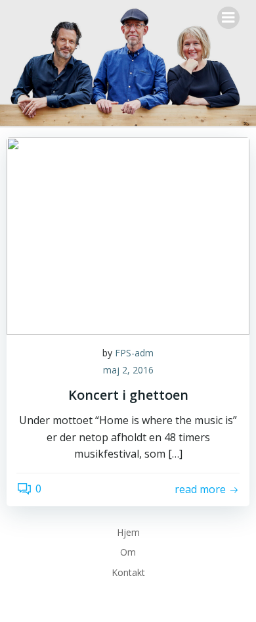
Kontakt (128, 572)
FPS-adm (134, 353)
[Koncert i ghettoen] (128, 234)
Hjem (128, 532)
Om (128, 552)
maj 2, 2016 (128, 370)
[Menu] (228, 18)
